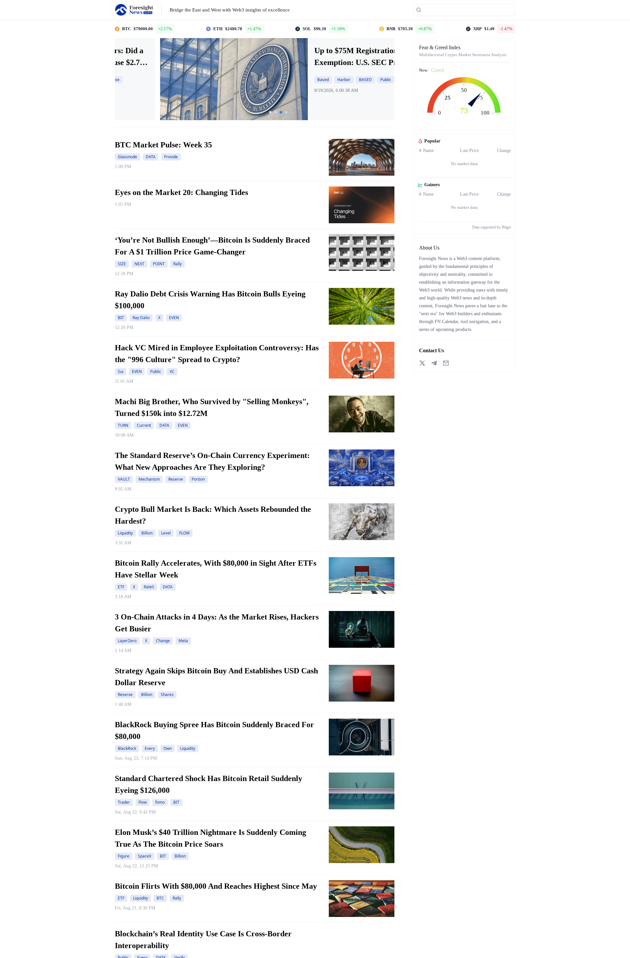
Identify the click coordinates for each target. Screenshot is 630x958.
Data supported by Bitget (491, 227)
